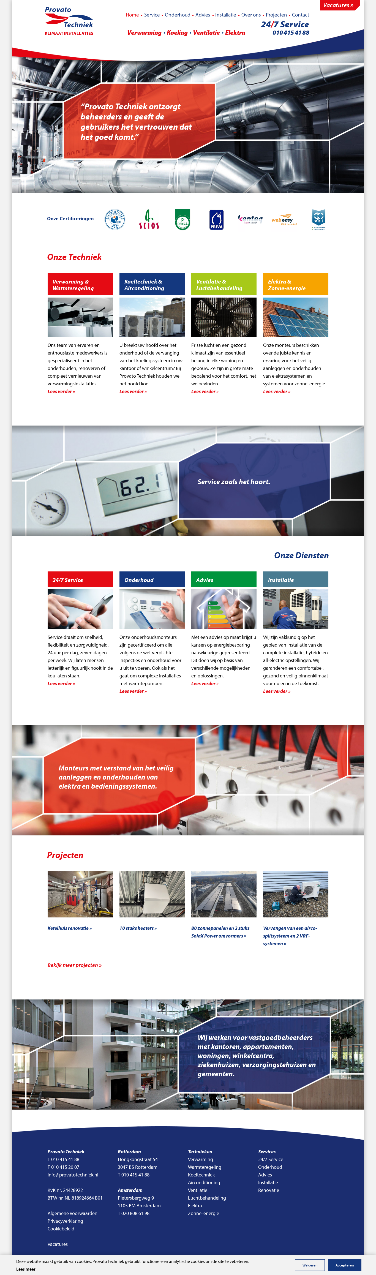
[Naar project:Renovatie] (80, 894)
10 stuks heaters (137, 928)
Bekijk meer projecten (74, 964)
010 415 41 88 (291, 32)
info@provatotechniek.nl (73, 1175)
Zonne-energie (203, 1213)
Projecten (276, 14)
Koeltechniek (201, 1175)
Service (152, 14)
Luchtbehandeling (207, 1198)
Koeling (177, 32)
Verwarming (144, 32)
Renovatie (268, 1190)
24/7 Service (270, 1159)
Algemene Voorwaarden (72, 1213)
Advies (202, 14)
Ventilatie (206, 32)
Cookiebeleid (61, 1228)
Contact (300, 14)
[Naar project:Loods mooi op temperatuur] (152, 894)
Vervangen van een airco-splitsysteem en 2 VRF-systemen (290, 936)
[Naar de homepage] (69, 21)
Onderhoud (177, 14)
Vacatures (58, 1244)
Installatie (225, 14)
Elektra (235, 32)
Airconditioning (204, 1182)
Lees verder (61, 391)
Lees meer (26, 1269)
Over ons (251, 14)
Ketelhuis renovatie (69, 928)
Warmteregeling (204, 1167)
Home (132, 14)
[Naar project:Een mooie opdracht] (224, 894)
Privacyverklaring (65, 1221)
